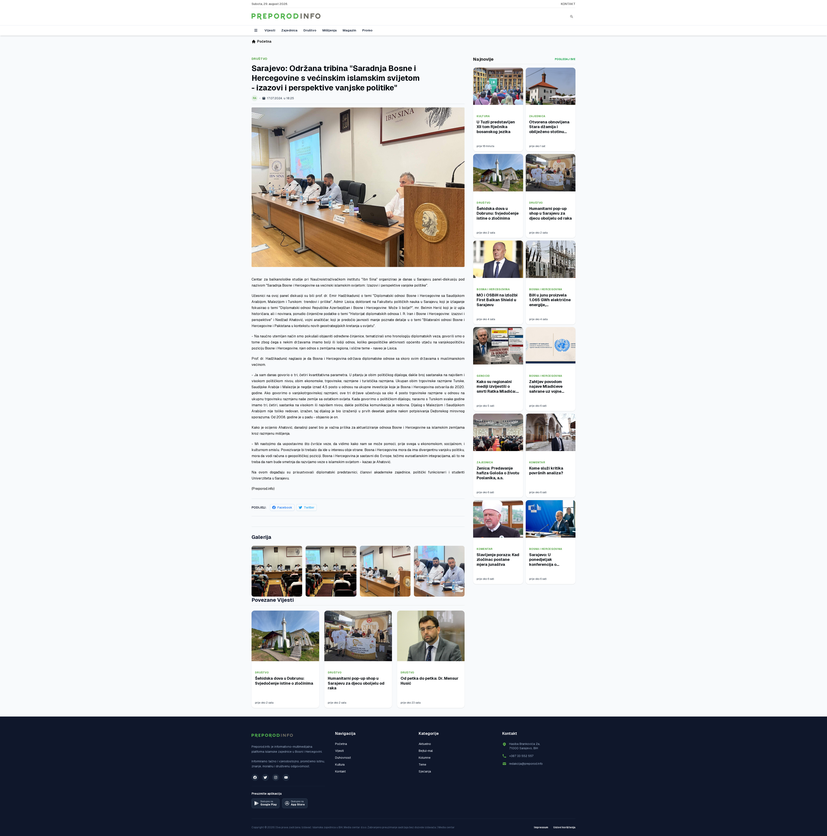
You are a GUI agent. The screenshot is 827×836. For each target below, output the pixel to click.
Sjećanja (425, 771)
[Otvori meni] (256, 30)
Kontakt (568, 4)
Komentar (537, 462)
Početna (341, 744)
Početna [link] (264, 41)
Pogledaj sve (565, 59)
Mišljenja (329, 30)
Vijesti (269, 30)
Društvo (309, 30)
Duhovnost (343, 758)
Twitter (309, 507)
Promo (367, 30)
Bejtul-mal (426, 751)
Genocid (483, 376)
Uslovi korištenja (564, 827)
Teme (422, 764)
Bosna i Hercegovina (493, 289)
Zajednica (289, 30)
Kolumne (425, 758)
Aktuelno (425, 744)
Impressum (541, 827)
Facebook (284, 507)
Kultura (483, 116)
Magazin (349, 30)
